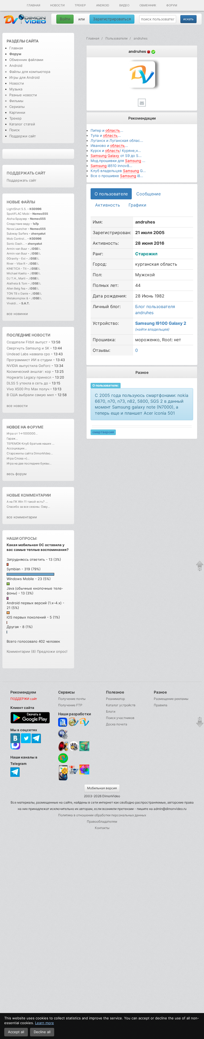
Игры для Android (24, 77)
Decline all (42, 1032)
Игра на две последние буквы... (29, 463)
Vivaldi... (12, 303)
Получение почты (72, 699)
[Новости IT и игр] (74, 774)
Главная (33, 5)
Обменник (147, 5)
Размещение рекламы (171, 699)
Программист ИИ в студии (29, 360)
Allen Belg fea (16, 288)
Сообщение (148, 193)
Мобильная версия (102, 788)
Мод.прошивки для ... (118, 161)
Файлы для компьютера (29, 71)
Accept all (16, 1032)
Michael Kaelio (17, 273)
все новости (17, 406)
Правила (160, 705)
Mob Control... (17, 238)
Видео (124, 5)
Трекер (80, 5)
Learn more (44, 1023)
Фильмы (16, 101)
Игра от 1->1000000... (22, 433)
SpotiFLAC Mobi (18, 214)
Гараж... (12, 438)
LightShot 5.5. (17, 209)
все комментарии (22, 517)
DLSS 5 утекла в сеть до (27, 383)
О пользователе (111, 193)
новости (41, 335)
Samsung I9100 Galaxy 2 (160, 323)
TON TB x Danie (17, 293)
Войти (65, 19)
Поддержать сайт (26, 173)
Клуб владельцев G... (118, 171)
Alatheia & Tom (17, 283)
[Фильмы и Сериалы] (63, 780)
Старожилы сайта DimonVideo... (30, 453)
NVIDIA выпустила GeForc (28, 365)
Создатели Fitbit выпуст (27, 342)
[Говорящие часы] (63, 746)
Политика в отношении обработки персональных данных (102, 815)
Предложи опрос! (52, 651)
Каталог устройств (120, 705)
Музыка (15, 89)
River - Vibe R (16, 263)
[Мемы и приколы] (74, 722)
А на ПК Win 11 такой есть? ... (27, 501)
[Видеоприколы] (74, 750)
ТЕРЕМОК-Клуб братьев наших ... (30, 443)
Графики (137, 205)
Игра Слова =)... (18, 458)
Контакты (102, 828)
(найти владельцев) (152, 329)
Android (102, 5)
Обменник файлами (26, 60)
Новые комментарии (29, 495)
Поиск (14, 130)
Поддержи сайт (22, 136)
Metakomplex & (18, 298)
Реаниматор (115, 699)
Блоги (110, 711)
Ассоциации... (17, 448)
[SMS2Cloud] (63, 734)
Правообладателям (102, 821)
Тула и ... (106, 135)
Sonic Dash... (16, 243)
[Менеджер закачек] (63, 758)
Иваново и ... (109, 145)
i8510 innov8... (111, 166)
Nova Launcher (17, 229)
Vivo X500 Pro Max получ (28, 389)
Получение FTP (70, 705)
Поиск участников (120, 718)
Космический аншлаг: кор (29, 371)
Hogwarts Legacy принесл (29, 377)
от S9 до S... (116, 156)
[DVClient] (84, 722)
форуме (35, 427)
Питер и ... (107, 130)
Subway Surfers (17, 233)
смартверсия (103, 432)
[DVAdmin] (63, 770)
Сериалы (17, 106)
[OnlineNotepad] (63, 722)
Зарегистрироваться (112, 19)
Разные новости (23, 95)
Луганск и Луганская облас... (117, 140)
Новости (57, 5)
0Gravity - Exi (16, 258)
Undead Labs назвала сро (28, 354)
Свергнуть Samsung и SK (28, 348)
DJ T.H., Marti (16, 278)
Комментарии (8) (21, 651)
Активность (107, 205)
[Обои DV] (84, 774)
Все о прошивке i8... (117, 176)
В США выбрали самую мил (30, 395)
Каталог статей (22, 124)
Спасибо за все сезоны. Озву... (28, 506)
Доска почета (116, 724)
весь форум (17, 474)
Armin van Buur (17, 249)
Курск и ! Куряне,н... (116, 150)
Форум (171, 5)
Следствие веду (18, 224)
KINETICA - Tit (17, 268)
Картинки (17, 112)
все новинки (17, 314)
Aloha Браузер (17, 219)
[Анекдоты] (84, 750)
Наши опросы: (22, 538)
